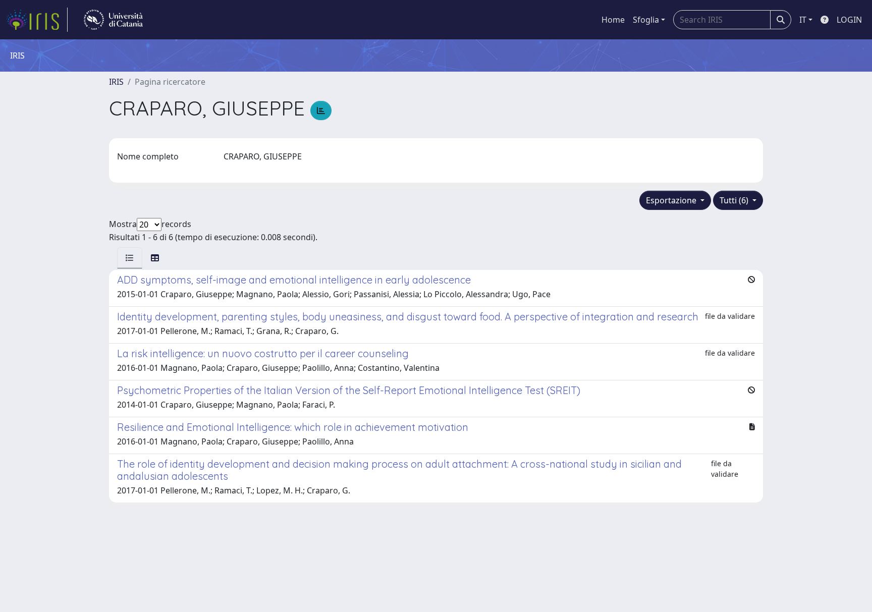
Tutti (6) (735, 200)
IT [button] (802, 19)
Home (613, 19)
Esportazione (672, 200)
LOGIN (849, 19)
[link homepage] (37, 20)
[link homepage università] (113, 20)
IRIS (116, 81)
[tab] (129, 257)
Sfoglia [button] (646, 19)
